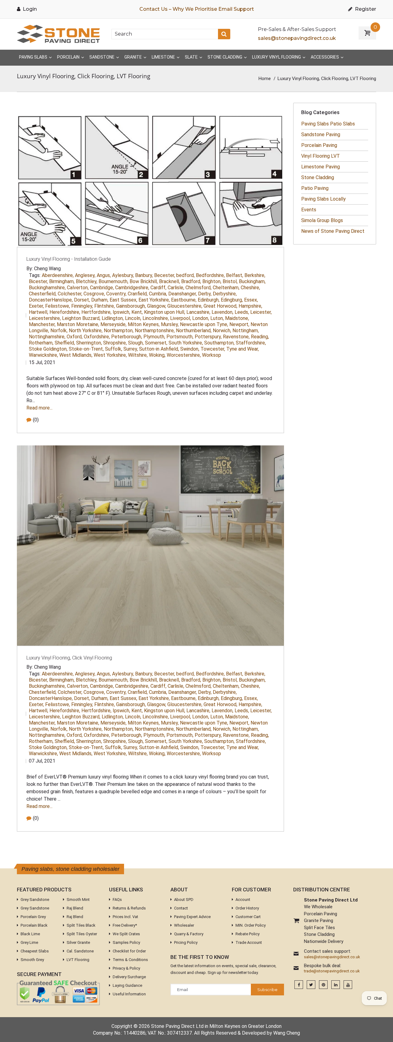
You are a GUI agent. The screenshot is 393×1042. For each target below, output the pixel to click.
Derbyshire (225, 294)
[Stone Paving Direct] (58, 34)
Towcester (212, 349)
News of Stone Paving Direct (332, 231)
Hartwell (38, 312)
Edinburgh (209, 300)
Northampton (119, 330)
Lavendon (222, 312)
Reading (260, 337)
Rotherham (41, 343)
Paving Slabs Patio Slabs (328, 124)
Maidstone (237, 318)
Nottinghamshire (47, 337)
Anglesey (85, 275)
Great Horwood (220, 306)
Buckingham (252, 281)
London (200, 318)
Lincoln (133, 318)
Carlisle (176, 287)
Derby (205, 294)
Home (265, 78)
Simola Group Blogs (322, 220)
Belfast (234, 275)
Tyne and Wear (242, 349)
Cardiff (158, 287)
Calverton (78, 287)
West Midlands (75, 355)
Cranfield (138, 294)
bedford (185, 275)
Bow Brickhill (144, 281)
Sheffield (65, 343)
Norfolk (59, 330)
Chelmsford (198, 287)
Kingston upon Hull (164, 312)
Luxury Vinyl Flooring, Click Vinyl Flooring (69, 658)
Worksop (211, 355)
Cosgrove (94, 294)
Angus (104, 275)
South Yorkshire (186, 343)
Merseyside (113, 324)
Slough (136, 343)
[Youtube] (347, 984)
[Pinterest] (323, 984)
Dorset (82, 300)
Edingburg (232, 300)
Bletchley (86, 281)
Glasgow (156, 306)
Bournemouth (113, 281)
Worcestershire (184, 355)
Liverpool (180, 318)
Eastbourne (183, 300)
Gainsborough (131, 306)
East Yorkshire (154, 300)
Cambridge (102, 287)
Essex (251, 300)
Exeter (36, 306)
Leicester (261, 312)
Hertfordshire (96, 312)
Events (308, 210)
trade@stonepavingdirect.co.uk (332, 971)
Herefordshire (64, 312)
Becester (164, 275)
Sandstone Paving (320, 134)
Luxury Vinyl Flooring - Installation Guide (68, 259)
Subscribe (267, 989)
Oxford (75, 337)
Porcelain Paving (319, 145)
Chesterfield (42, 294)
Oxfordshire (97, 337)
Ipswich (121, 312)
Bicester (38, 281)
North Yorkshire (86, 330)
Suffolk (113, 349)
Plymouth (154, 337)
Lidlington (113, 318)
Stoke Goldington (48, 349)
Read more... (39, 408)
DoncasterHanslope (51, 300)
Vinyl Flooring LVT (320, 156)
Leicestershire (45, 318)
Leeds (242, 312)
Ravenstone (236, 337)
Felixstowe (57, 306)
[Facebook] (298, 984)
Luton (217, 318)
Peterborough (126, 337)
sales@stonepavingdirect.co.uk (297, 38)
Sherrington (89, 343)
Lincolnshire (155, 318)
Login (29, 9)
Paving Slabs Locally (323, 199)
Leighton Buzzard (81, 318)
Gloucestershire (184, 306)
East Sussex (123, 300)
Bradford (191, 281)
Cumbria (158, 294)
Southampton (219, 343)
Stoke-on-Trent (86, 349)
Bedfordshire (210, 275)
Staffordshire (251, 343)
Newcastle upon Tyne (204, 324)
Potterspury (208, 337)
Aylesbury (123, 275)
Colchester (70, 294)
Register (365, 9)
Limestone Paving (320, 167)
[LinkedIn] (335, 984)
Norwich (222, 330)
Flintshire (104, 306)
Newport (239, 324)
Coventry (116, 294)
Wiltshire (138, 355)
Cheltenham (226, 287)
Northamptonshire (155, 330)
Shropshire (115, 343)
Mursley (170, 324)
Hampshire (250, 306)
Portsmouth (179, 337)
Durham (99, 300)
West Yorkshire (110, 355)
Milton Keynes (144, 324)
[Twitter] (311, 984)
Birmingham (62, 281)
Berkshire (254, 275)
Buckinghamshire (47, 287)
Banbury (144, 275)
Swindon (189, 349)
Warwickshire (43, 355)
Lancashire (198, 312)
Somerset (156, 343)
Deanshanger (182, 294)
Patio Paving (315, 188)
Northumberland (194, 330)
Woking (157, 355)
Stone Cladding (317, 177)
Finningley (82, 306)
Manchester (42, 324)
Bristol (230, 281)
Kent (137, 312)
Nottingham (245, 330)
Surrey (130, 349)
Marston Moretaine (78, 324)
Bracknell (169, 281)
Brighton (211, 281)
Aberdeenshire (58, 275)
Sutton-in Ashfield (159, 349)
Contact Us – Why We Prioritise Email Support (196, 9)
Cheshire (250, 287)
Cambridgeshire (132, 287)
